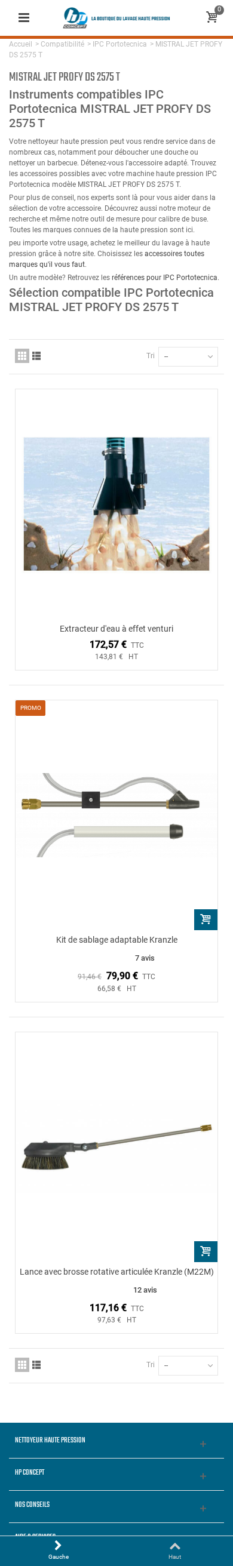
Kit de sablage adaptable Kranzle (116, 939)
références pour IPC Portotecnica (164, 277)
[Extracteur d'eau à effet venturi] (116, 504)
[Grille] (22, 356)
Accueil (20, 44)
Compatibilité (62, 44)
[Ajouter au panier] (205, 919)
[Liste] (36, 356)
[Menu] (23, 17)
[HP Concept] (116, 17)
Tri (150, 356)
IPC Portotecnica (120, 44)
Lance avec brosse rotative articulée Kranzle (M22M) (117, 1271)
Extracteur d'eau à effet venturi (116, 628)
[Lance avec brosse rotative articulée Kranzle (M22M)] (116, 1147)
